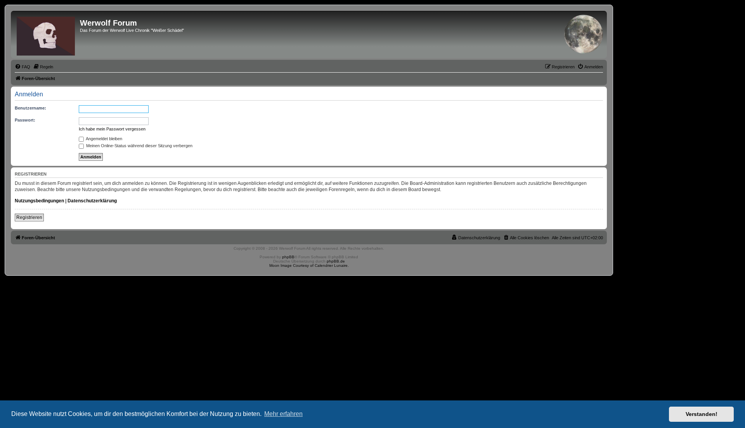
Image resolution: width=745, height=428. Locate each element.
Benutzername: (30, 108)
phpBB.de (336, 261)
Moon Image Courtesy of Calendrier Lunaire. (309, 265)
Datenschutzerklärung (92, 201)
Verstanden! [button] (701, 414)
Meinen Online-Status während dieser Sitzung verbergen (138, 145)
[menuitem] (22, 66)
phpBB (288, 257)
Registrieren (29, 217)
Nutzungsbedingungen (39, 201)
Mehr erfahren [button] (283, 414)
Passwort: (25, 120)
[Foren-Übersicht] (46, 34)
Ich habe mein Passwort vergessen (112, 129)
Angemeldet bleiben (103, 138)
